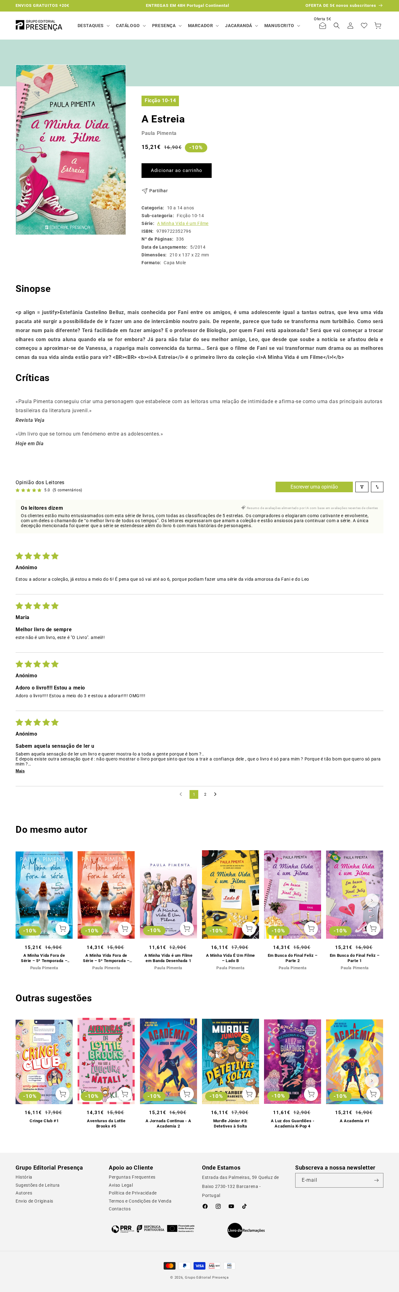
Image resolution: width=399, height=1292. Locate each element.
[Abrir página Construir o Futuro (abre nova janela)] (153, 1228)
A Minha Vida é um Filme (183, 223)
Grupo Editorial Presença (207, 1277)
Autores (24, 1192)
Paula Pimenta (159, 133)
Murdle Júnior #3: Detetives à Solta (230, 1123)
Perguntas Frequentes (132, 1177)
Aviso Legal (121, 1185)
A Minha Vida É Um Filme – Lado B (230, 958)
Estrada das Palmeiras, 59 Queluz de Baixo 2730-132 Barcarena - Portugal (240, 1186)
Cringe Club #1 (44, 1120)
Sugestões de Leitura (38, 1185)
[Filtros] (361, 487)
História (24, 1177)
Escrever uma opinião (314, 487)
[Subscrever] (376, 1180)
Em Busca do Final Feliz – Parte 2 (293, 958)
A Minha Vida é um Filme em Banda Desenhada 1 (168, 958)
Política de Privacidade (133, 1192)
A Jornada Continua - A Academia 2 (168, 1123)
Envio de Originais (34, 1201)
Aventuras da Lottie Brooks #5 (106, 1123)
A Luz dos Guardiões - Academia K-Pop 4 (293, 1123)
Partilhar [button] (158, 190)
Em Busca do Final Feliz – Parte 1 (355, 958)
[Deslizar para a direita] (372, 900)
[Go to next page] (217, 794)
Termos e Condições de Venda (140, 1201)
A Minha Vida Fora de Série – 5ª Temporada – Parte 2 (44, 958)
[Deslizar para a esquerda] (27, 900)
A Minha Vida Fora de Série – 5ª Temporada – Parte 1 (106, 958)
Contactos (120, 1208)
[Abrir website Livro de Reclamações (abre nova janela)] (246, 1230)
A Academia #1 (355, 1120)
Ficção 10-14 (160, 100)
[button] (93, 25)
